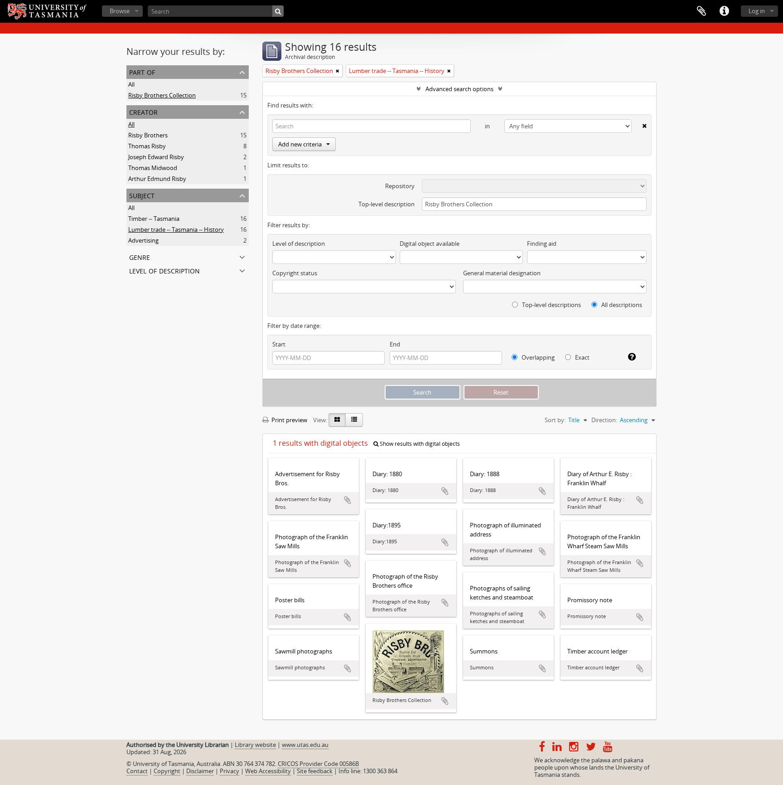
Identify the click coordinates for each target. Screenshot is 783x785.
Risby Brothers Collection (162, 95)
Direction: (604, 420)
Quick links (724, 11)
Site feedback (315, 771)
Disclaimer (200, 771)
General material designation (502, 273)
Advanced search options (459, 89)
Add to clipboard (347, 500)
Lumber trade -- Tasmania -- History (176, 229)
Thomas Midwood (152, 168)
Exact (582, 357)
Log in (757, 11)
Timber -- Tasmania (153, 219)
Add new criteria (300, 144)
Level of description (164, 270)
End (395, 344)
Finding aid (541, 243)
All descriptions (621, 305)
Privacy (229, 771)
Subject (142, 195)
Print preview (288, 420)
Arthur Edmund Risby (157, 179)
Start (278, 344)
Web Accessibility (268, 771)
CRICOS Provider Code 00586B (318, 764)
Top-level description (386, 204)
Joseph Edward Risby (156, 157)
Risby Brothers (148, 135)
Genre (139, 256)
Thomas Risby (147, 146)
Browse (120, 11)
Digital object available (429, 243)
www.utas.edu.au (305, 745)
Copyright (167, 771)
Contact (137, 771)
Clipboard (701, 11)
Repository (400, 186)
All (131, 84)
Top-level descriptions (551, 305)
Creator (143, 111)
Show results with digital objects (419, 444)
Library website (255, 745)
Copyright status (294, 273)
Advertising (143, 240)
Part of (142, 71)
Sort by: (555, 420)
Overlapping (537, 357)
